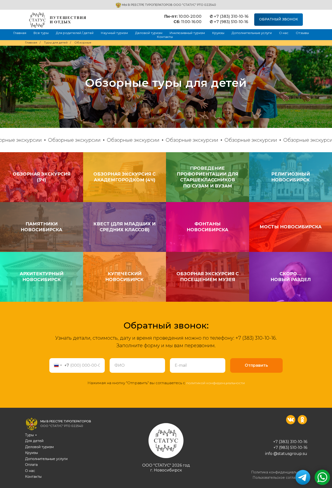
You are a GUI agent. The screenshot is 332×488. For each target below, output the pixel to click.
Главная (19, 33)
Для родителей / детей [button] (75, 33)
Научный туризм (114, 33)
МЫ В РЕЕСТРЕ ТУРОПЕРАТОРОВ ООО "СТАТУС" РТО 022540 (169, 5)
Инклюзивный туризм (187, 33)
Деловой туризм (148, 33)
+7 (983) (281, 447)
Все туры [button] (41, 33)
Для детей (34, 441)
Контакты (165, 37)
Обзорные (82, 42)
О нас (283, 33)
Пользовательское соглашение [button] (280, 477)
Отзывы (302, 33)
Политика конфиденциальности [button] (279, 472)
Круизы (218, 33)
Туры (29, 435)
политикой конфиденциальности (215, 383)
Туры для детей (56, 42)
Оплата (31, 464)
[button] (278, 19)
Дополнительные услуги (252, 33)
